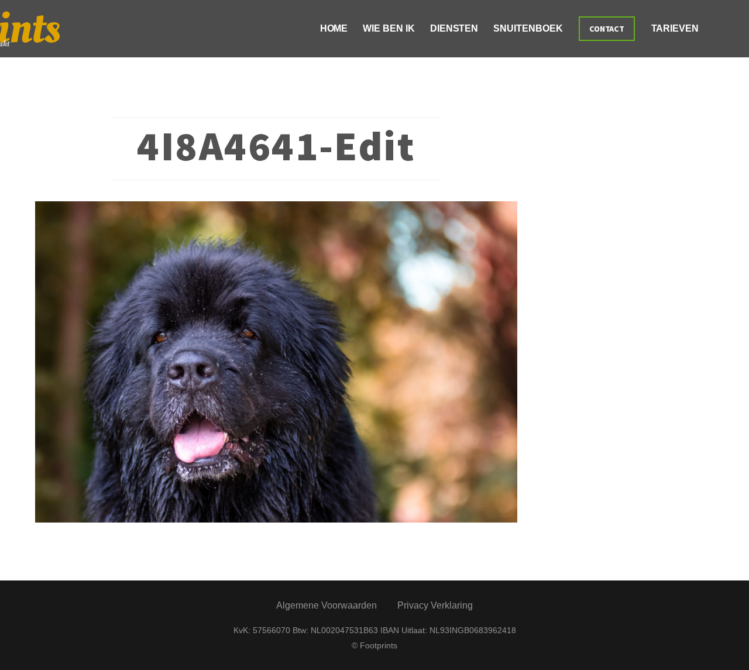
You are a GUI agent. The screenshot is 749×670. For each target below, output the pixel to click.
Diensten (454, 28)
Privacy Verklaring (435, 605)
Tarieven (675, 28)
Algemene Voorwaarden (326, 605)
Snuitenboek (527, 28)
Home (334, 28)
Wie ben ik (388, 28)
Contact (607, 28)
